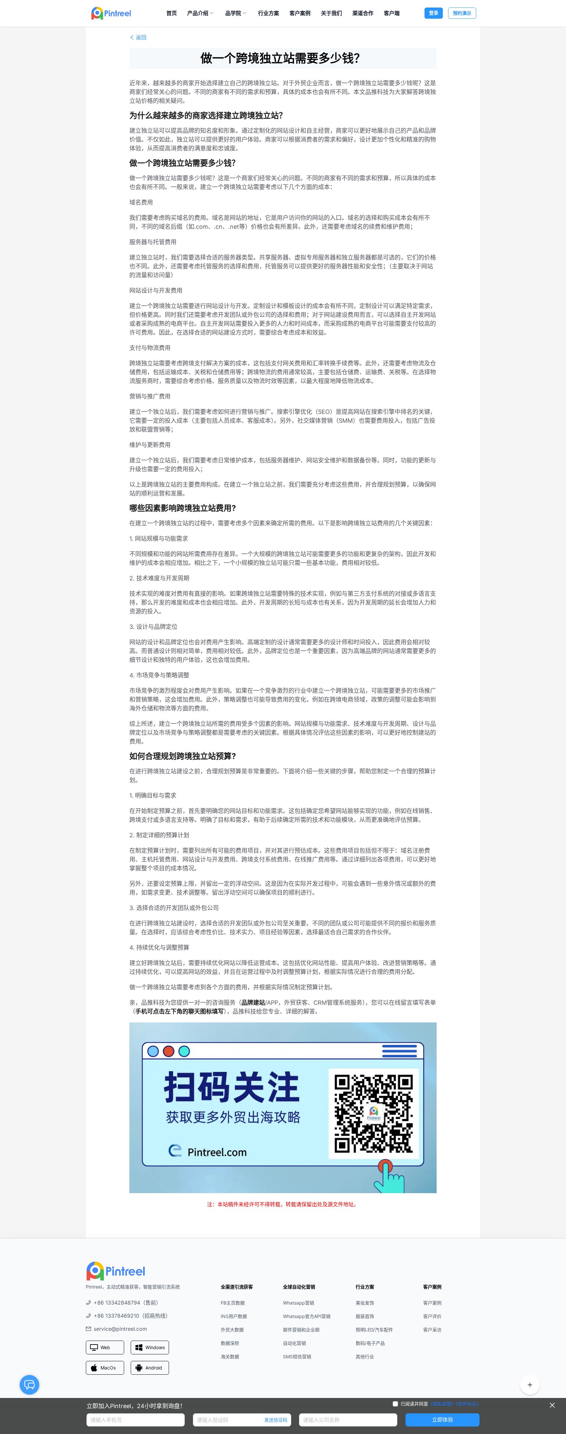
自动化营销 (294, 1343)
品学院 (233, 13)
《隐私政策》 (442, 1403)
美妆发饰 (365, 1303)
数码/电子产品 (370, 1343)
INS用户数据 (234, 1316)
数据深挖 (230, 1343)
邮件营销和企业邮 (301, 1329)
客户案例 (300, 13)
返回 (141, 37)
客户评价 (432, 1316)
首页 (171, 13)
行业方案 (268, 13)
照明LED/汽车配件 (374, 1329)
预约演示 (462, 13)
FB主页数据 (233, 1303)
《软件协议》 (468, 1403)
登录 (433, 12)
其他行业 (365, 1356)
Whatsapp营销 (298, 1303)
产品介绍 (197, 13)
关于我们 (331, 13)
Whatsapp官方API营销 (306, 1316)
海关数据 (230, 1356)
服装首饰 (365, 1316)
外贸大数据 (232, 1329)
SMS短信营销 (297, 1356)
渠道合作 (362, 13)
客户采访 (432, 1329)
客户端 (392, 13)
